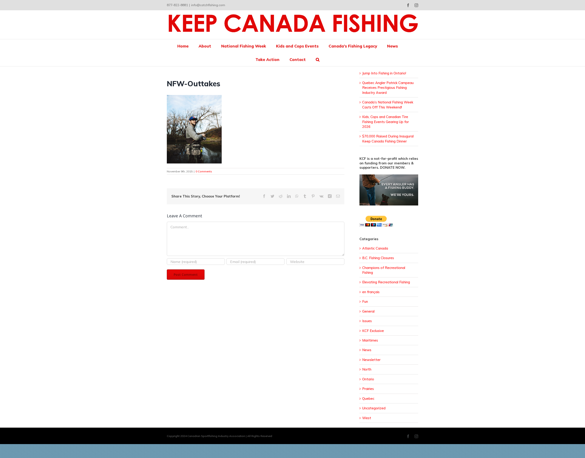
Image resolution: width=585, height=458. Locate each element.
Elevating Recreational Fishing (386, 282)
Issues (367, 321)
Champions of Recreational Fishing (383, 270)
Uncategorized (374, 408)
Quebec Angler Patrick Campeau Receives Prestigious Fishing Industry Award (388, 88)
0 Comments (204, 171)
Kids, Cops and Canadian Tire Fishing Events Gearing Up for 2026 (385, 122)
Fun (365, 301)
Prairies (368, 389)
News (366, 350)
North (366, 369)
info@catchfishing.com (208, 5)
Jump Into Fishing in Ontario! (384, 73)
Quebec (368, 398)
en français (371, 292)
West (366, 418)
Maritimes (370, 340)
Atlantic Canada (375, 248)
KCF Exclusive (373, 331)
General (368, 311)
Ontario (368, 379)
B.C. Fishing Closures (378, 258)
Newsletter (371, 360)
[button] (317, 59)
